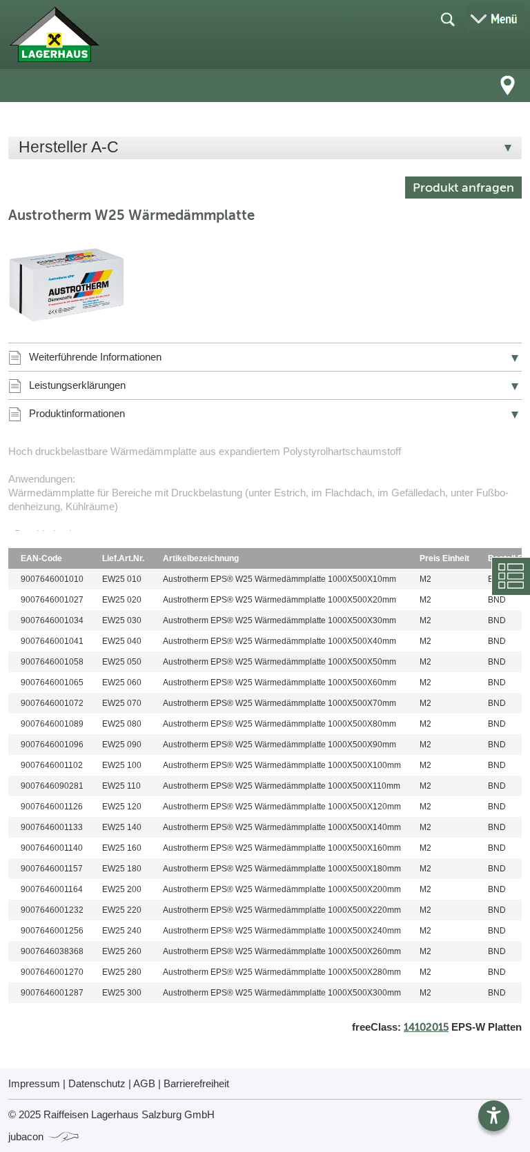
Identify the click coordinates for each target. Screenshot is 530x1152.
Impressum (34, 1083)
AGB (144, 1083)
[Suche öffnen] (447, 18)
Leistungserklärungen (77, 385)
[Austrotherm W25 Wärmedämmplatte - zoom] (67, 285)
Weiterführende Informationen (95, 357)
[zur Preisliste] (54, 34)
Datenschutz (97, 1083)
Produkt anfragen (463, 187)
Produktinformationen (77, 413)
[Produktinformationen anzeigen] (265, 488)
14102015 (426, 1027)
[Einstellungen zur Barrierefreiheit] (493, 1115)
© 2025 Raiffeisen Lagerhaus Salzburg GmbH (111, 1114)
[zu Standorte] (508, 85)
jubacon (27, 1136)
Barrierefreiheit (196, 1083)
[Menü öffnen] (495, 18)
